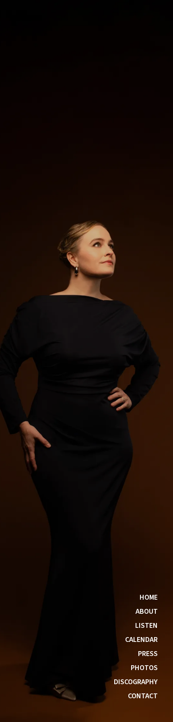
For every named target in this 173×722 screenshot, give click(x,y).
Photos (144, 668)
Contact (143, 696)
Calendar (141, 640)
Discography (136, 682)
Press (148, 654)
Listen (146, 625)
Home (149, 597)
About (147, 611)
